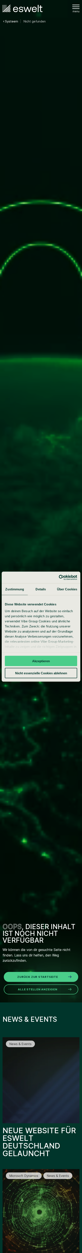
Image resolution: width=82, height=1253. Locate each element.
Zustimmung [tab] (14, 589)
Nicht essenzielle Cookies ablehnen (41, 673)
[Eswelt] (22, 8)
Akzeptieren (41, 661)
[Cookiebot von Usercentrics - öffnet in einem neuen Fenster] (59, 577)
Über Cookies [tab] (67, 589)
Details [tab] (41, 589)
